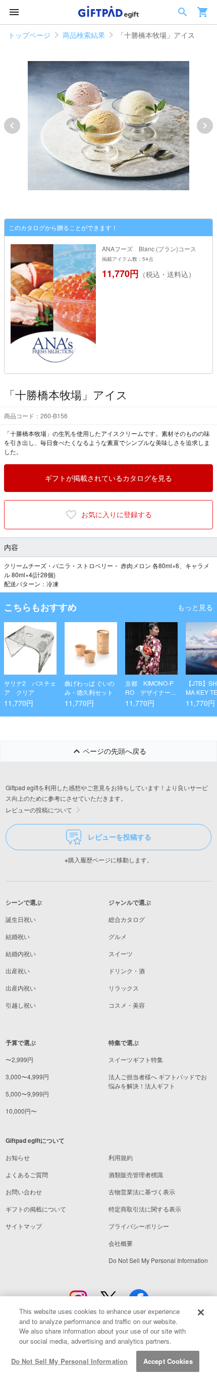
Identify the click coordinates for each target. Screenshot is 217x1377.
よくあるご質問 (27, 1174)
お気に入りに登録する (116, 514)
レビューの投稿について (39, 809)
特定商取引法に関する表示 (144, 1208)
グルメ (117, 936)
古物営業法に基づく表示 (141, 1191)
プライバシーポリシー (138, 1226)
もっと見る (195, 607)
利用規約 (120, 1157)
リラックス (123, 987)
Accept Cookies (168, 1361)
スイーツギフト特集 (135, 1059)
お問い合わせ (24, 1191)
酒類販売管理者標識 (135, 1174)
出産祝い (18, 970)
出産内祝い (21, 987)
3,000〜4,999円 (27, 1076)
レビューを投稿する (119, 837)
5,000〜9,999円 (27, 1093)
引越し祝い (21, 1005)
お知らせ (18, 1157)
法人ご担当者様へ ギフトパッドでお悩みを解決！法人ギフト (157, 1081)
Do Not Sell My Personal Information (69, 1361)
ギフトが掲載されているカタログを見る (108, 478)
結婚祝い (18, 936)
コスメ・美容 (126, 1005)
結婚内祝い (21, 953)
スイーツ (120, 953)
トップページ (29, 35)
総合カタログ (126, 919)
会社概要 (120, 1243)
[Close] (201, 1312)
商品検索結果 (84, 35)
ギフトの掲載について (36, 1208)
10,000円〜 (21, 1111)
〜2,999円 (19, 1059)
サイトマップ (24, 1226)
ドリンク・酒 (126, 970)
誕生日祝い (21, 919)
